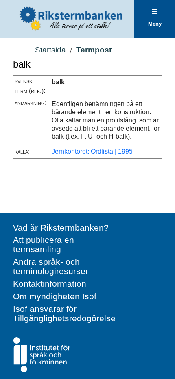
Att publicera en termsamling (43, 244)
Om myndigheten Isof (54, 296)
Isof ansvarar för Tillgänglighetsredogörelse (64, 313)
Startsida (50, 50)
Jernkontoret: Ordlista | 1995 (92, 151)
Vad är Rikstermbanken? (61, 227)
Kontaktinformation (49, 283)
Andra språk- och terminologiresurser (50, 266)
